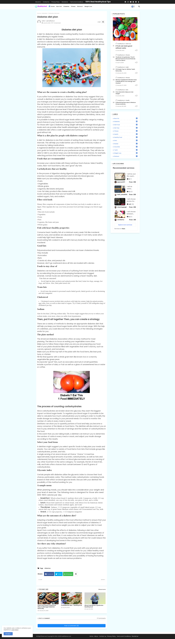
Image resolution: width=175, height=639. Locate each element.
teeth (125, 150)
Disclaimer (65, 2)
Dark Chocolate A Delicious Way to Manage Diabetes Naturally (47, 607)
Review (125, 143)
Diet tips (125, 128)
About (96, 636)
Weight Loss (88, 6)
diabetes (44, 13)
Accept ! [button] (8, 634)
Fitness (73, 6)
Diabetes (66, 6)
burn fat (125, 118)
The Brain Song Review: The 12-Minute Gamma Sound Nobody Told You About (125, 58)
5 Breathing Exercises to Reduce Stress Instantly (126, 103)
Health (125, 134)
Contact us (46, 2)
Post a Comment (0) (71, 626)
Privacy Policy (55, 2)
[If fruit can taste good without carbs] (125, 29)
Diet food (125, 124)
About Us (38, 2)
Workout (80, 6)
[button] (139, 6)
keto (125, 140)
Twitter (60, 574)
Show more (102, 589)
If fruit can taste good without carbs (124, 47)
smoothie (125, 147)
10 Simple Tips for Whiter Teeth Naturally (125, 70)
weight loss (125, 153)
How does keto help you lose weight (124, 92)
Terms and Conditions (76, 2)
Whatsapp (69, 574)
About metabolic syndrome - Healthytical (94, 606)
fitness (125, 131)
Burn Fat (59, 6)
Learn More (14, 630)
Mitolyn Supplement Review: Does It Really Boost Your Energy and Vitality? (126, 81)
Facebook (50, 574)
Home (53, 6)
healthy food (125, 137)
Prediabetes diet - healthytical (71, 605)
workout (125, 156)
